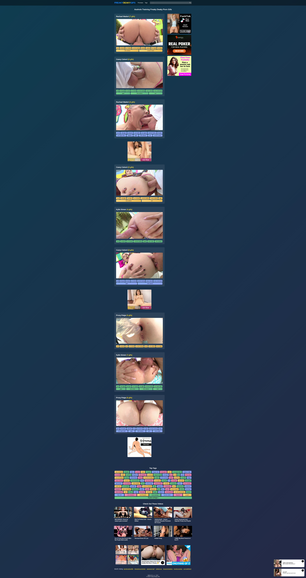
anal (118, 48)
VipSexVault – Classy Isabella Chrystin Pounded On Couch (163, 521)
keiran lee (188, 475)
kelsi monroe (155, 495)
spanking (173, 483)
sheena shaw (158, 483)
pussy (137, 472)
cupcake (148, 48)
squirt (167, 489)
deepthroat (135, 489)
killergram (153, 489)
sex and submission (179, 492)
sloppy (126, 477)
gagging (129, 135)
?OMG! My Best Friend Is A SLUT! (183, 539)
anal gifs (122, 48)
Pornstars (140, 2)
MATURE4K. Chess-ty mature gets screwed (121, 520)
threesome (180, 486)
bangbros (117, 489)
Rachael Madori (125, 16)
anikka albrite (136, 483)
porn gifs (133, 486)
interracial (181, 480)
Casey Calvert (125, 59)
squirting (177, 477)
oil (169, 480)
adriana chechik (147, 486)
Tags (146, 2)
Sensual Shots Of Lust (141, 538)
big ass (178, 495)
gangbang (187, 486)
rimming (166, 483)
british (122, 475)
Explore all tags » (153, 497)
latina (132, 472)
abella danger (174, 489)
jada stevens (119, 472)
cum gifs (183, 477)
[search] (190, 3)
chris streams (130, 495)
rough (135, 492)
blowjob (159, 133)
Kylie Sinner (124, 209)
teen (158, 389)
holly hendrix (119, 492)
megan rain (155, 472)
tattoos (188, 492)
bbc (163, 489)
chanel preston (135, 480)
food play (160, 48)
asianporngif (151, 569)
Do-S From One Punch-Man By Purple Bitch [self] (123, 539)
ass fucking (127, 483)
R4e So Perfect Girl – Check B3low (143, 520)
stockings (188, 489)
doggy (189, 477)
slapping (135, 475)
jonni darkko (187, 483)
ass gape (144, 133)
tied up (182, 489)
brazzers (126, 480)
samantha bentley (148, 477)
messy (140, 477)
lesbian (157, 477)
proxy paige (159, 346)
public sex (118, 486)
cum (125, 492)
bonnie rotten (167, 495)
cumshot (150, 475)
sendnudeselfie (128, 569)
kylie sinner (150, 241)
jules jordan (119, 483)
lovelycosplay (178, 569)
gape (123, 93)
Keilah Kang (158, 538)
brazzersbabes (168, 569)
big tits (171, 477)
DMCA (149, 575)
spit (159, 489)
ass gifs (146, 428)
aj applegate (167, 486)
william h (161, 492)
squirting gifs (143, 495)
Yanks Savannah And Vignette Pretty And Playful (183, 520)
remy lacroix (169, 492)
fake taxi (142, 492)
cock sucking (164, 477)
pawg (147, 489)
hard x (179, 483)
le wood (117, 475)
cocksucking (133, 477)
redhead (129, 475)
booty (146, 346)
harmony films (149, 480)
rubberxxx (159, 569)
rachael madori (150, 50)
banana (143, 48)
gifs (154, 486)
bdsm (130, 492)
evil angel (154, 48)
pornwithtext (187, 569)
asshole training (136, 48)
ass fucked (128, 48)
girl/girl (142, 489)
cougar (148, 472)
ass (126, 346)
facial (143, 472)
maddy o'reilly (186, 472)
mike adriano (127, 50)
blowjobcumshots (140, 569)
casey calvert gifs (158, 90)
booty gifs (163, 472)
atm (174, 486)
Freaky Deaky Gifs (155, 576)
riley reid (119, 495)
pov (155, 93)
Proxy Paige (124, 315)
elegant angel (157, 475)
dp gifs (187, 495)
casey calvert (149, 90)
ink (178, 475)
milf (175, 475)
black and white (126, 489)
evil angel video (121, 135)
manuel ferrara (119, 477)
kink (142, 480)
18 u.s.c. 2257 (154, 575)
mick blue (149, 492)
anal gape (122, 90)
